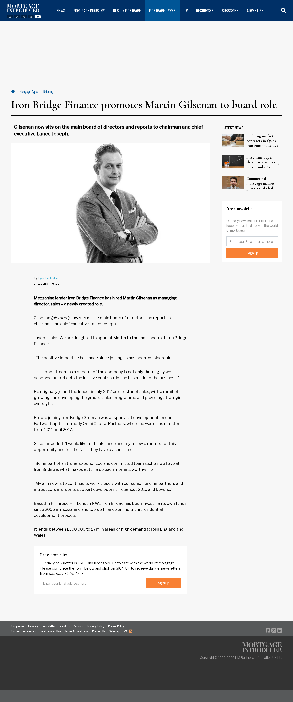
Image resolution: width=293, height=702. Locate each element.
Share (55, 284)
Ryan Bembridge (48, 278)
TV (186, 10)
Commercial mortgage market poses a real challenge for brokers (264, 183)
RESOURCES (205, 10)
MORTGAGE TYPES (162, 10)
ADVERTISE (255, 10)
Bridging (48, 91)
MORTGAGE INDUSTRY (89, 10)
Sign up (163, 583)
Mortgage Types (29, 91)
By (46, 278)
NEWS (61, 10)
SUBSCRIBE (230, 10)
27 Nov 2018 (41, 284)
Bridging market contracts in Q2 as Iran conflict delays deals (262, 141)
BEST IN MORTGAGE (127, 10)
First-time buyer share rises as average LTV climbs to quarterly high (263, 162)
